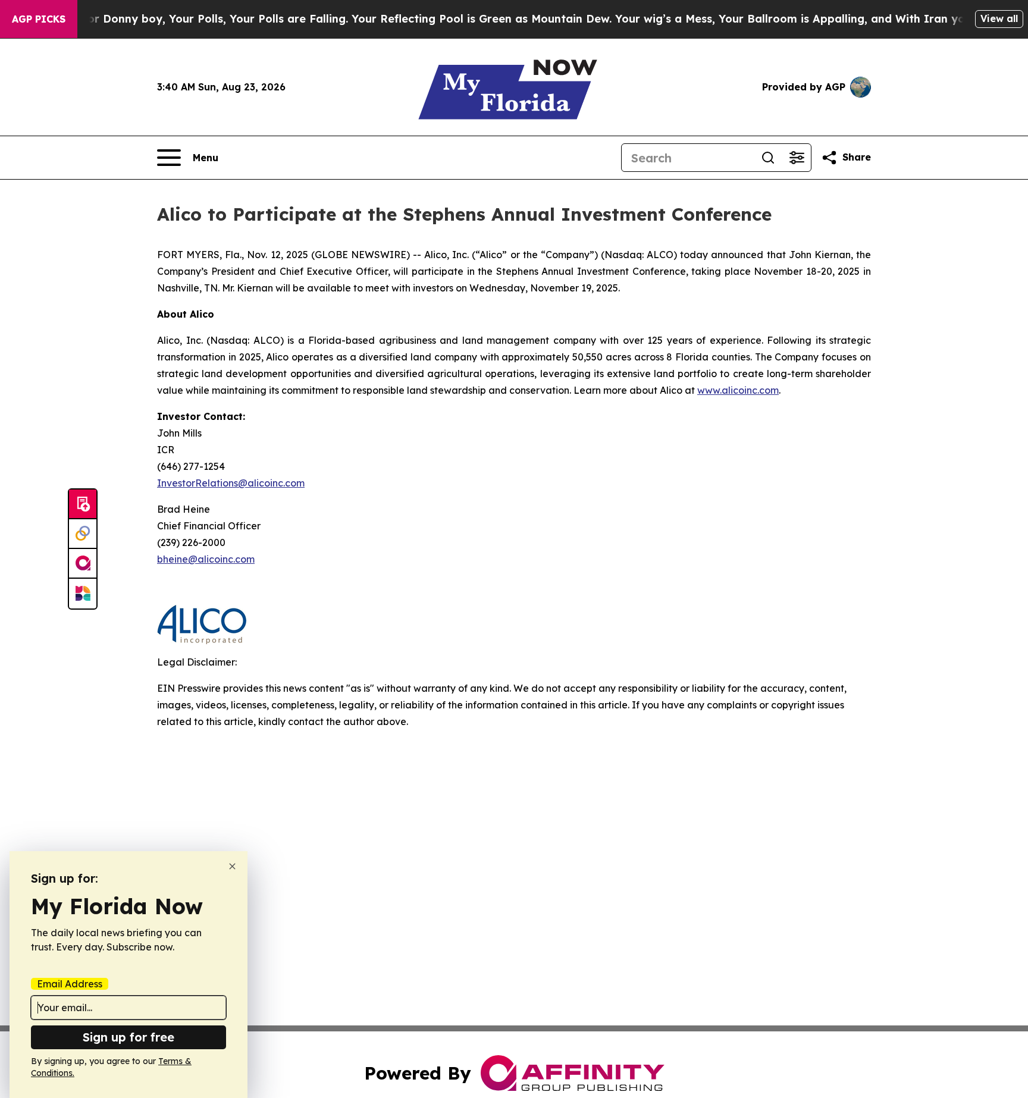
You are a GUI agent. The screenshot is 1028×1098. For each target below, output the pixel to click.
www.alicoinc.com (738, 390)
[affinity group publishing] (82, 564)
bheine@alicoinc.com (206, 559)
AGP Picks (38, 19)
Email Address (69, 984)
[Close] (232, 866)
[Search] (768, 157)
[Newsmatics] (82, 593)
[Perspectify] (82, 534)
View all (999, 18)
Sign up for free (128, 1037)
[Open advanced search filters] (796, 157)
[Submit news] (82, 504)
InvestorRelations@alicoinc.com (231, 483)
